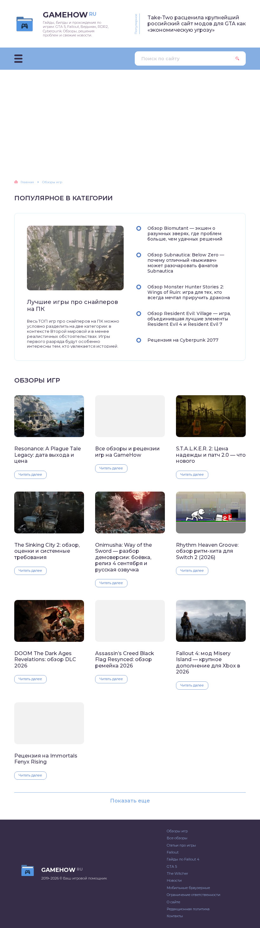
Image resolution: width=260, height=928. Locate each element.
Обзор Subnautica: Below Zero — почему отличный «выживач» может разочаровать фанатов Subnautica (185, 263)
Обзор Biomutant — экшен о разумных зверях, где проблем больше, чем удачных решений (184, 233)
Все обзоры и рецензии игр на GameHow (127, 452)
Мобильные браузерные (188, 888)
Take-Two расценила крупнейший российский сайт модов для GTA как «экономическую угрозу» (196, 24)
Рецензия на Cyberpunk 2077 (182, 340)
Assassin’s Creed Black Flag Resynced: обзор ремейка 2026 (124, 659)
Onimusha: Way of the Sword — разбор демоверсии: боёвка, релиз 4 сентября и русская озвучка (123, 557)
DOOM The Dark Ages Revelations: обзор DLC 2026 (45, 659)
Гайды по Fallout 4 (183, 859)
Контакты (175, 916)
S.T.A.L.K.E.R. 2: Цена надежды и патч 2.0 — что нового (211, 455)
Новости (174, 880)
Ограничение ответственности (193, 895)
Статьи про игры (181, 845)
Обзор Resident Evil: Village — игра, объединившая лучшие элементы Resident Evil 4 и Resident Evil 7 (189, 319)
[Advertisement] (130, 117)
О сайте (173, 902)
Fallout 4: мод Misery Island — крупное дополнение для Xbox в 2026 (208, 662)
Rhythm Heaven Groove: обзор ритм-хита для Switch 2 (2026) (207, 551)
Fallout (173, 852)
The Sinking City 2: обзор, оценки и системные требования (47, 551)
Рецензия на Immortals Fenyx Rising (45, 759)
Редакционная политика (188, 909)
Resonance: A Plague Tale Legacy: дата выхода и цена (47, 455)
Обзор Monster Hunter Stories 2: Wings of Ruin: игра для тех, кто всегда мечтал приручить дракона (188, 292)
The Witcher (177, 873)
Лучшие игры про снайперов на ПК (72, 306)
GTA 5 (172, 866)
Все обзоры (177, 838)
